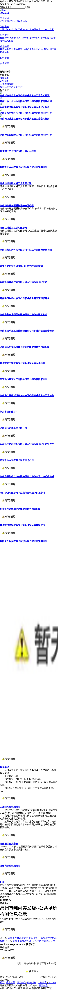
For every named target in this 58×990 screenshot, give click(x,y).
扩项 (2, 882)
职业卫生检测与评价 (46, 38)
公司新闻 (4, 29)
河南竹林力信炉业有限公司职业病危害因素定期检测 (26, 101)
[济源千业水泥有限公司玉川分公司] (8, 457)
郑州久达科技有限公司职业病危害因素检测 (21, 266)
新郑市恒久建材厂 (9, 412)
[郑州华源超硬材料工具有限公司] (8, 181)
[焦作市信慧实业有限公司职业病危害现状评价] (8, 522)
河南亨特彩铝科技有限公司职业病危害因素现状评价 (26, 113)
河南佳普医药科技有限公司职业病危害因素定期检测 (26, 250)
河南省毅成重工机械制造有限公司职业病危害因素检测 (27, 331)
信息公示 (4, 46)
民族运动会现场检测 (10, 807)
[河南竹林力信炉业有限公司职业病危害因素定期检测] (1, 98)
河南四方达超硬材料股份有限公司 (17, 205)
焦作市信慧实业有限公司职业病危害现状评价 (22, 525)
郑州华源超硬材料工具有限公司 (16, 183)
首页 (2, 982)
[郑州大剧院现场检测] (8, 863)
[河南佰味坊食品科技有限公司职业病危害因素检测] (8, 344)
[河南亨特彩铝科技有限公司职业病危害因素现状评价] (1, 110)
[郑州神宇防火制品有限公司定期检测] (8, 148)
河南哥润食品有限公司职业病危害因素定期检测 (23, 167)
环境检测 (4, 38)
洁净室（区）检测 (18, 38)
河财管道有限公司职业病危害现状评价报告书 (22, 492)
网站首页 (4, 12)
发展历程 (22, 21)
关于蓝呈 (4, 18)
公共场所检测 (7, 41)
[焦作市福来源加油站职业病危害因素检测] (8, 506)
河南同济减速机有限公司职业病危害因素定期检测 (25, 118)
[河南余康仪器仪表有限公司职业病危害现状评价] (8, 279)
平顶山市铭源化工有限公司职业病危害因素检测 (23, 379)
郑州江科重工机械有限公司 (13, 227)
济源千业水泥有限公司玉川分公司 (17, 460)
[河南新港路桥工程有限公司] (8, 425)
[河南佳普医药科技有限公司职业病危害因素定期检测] (8, 247)
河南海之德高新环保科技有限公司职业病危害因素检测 (27, 395)
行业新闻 (13, 29)
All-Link (52, 982)
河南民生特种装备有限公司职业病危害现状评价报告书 (27, 444)
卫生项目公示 (25, 29)
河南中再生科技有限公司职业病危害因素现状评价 (25, 298)
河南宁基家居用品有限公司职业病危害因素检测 (23, 314)
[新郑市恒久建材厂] (8, 409)
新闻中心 (4, 26)
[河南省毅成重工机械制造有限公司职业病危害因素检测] (8, 328)
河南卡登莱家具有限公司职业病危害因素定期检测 (25, 107)
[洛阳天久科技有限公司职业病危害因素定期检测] (8, 538)
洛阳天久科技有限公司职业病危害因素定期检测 (23, 541)
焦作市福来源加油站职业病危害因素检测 (20, 509)
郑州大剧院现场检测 (10, 866)
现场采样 (4, 767)
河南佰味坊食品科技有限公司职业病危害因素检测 (25, 347)
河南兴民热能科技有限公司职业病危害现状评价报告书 (27, 476)
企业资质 (4, 21)
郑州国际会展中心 (9, 843)
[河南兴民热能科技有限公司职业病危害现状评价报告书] (8, 474)
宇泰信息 (43, 985)
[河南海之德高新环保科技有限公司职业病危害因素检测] (8, 393)
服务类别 (4, 35)
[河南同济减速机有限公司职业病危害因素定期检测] (1, 116)
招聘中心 (4, 58)
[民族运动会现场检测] (8, 804)
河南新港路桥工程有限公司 (13, 428)
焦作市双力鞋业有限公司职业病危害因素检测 (22, 363)
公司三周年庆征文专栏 (43, 29)
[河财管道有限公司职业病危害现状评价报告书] (8, 490)
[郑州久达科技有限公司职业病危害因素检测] (8, 263)
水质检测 (31, 38)
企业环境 (13, 21)
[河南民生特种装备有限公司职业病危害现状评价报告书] (8, 441)
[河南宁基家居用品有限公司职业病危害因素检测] (8, 312)
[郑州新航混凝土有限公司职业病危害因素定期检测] (1, 93)
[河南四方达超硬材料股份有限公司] (8, 203)
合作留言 (4, 63)
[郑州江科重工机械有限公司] (8, 225)
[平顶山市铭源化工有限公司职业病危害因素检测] (8, 376)
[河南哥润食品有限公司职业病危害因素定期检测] (8, 164)
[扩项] (8, 879)
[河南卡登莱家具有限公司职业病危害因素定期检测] (1, 104)
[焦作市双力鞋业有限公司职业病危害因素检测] (8, 360)
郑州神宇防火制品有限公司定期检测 (18, 151)
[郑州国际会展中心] (8, 841)
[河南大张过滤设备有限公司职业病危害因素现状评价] (8, 132)
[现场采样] (8, 764)
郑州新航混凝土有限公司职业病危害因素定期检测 (25, 95)
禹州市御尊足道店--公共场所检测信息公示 (34, 941)
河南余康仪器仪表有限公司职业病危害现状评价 (23, 282)
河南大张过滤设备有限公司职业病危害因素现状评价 (26, 135)
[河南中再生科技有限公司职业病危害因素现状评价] (8, 295)
